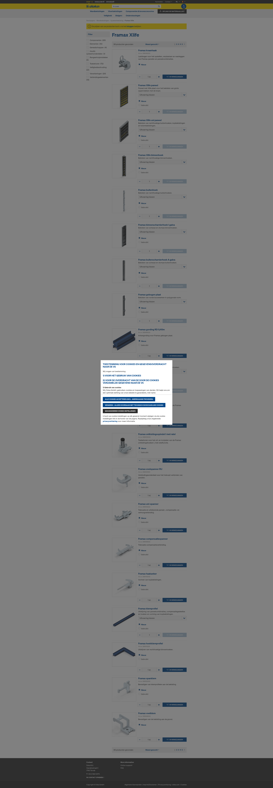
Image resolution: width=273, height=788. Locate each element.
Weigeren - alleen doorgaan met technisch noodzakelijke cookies (134, 405)
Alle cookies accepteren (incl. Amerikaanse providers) (129, 399)
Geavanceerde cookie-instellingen (120, 411)
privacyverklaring (110, 421)
